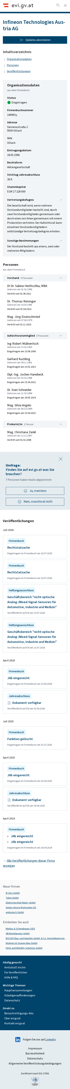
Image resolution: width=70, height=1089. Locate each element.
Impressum (35, 1048)
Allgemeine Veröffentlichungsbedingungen (35, 1064)
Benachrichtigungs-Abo (19, 1013)
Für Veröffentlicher (15, 972)
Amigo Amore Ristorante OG (21, 907)
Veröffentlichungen (19, 71)
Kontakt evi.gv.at (14, 1023)
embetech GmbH (15, 912)
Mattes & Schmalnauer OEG (20, 929)
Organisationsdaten (19, 59)
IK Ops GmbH (13, 893)
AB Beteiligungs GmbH (18, 933)
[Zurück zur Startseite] (18, 5)
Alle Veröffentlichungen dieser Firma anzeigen (29, 863)
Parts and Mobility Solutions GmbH (24, 948)
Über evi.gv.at (12, 1018)
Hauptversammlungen (18, 990)
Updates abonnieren (37, 40)
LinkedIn (50, 1040)
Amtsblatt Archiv (14, 967)
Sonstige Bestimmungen (23, 241)
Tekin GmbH (12, 898)
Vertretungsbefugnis (20, 200)
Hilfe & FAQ (11, 977)
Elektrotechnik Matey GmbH (21, 903)
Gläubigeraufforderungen (19, 995)
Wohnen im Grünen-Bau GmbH (21, 943)
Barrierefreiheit (35, 1053)
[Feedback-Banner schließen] (60, 459)
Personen (13, 65)
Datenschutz (12, 1000)
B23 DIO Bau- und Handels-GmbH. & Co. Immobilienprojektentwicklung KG (36, 938)
